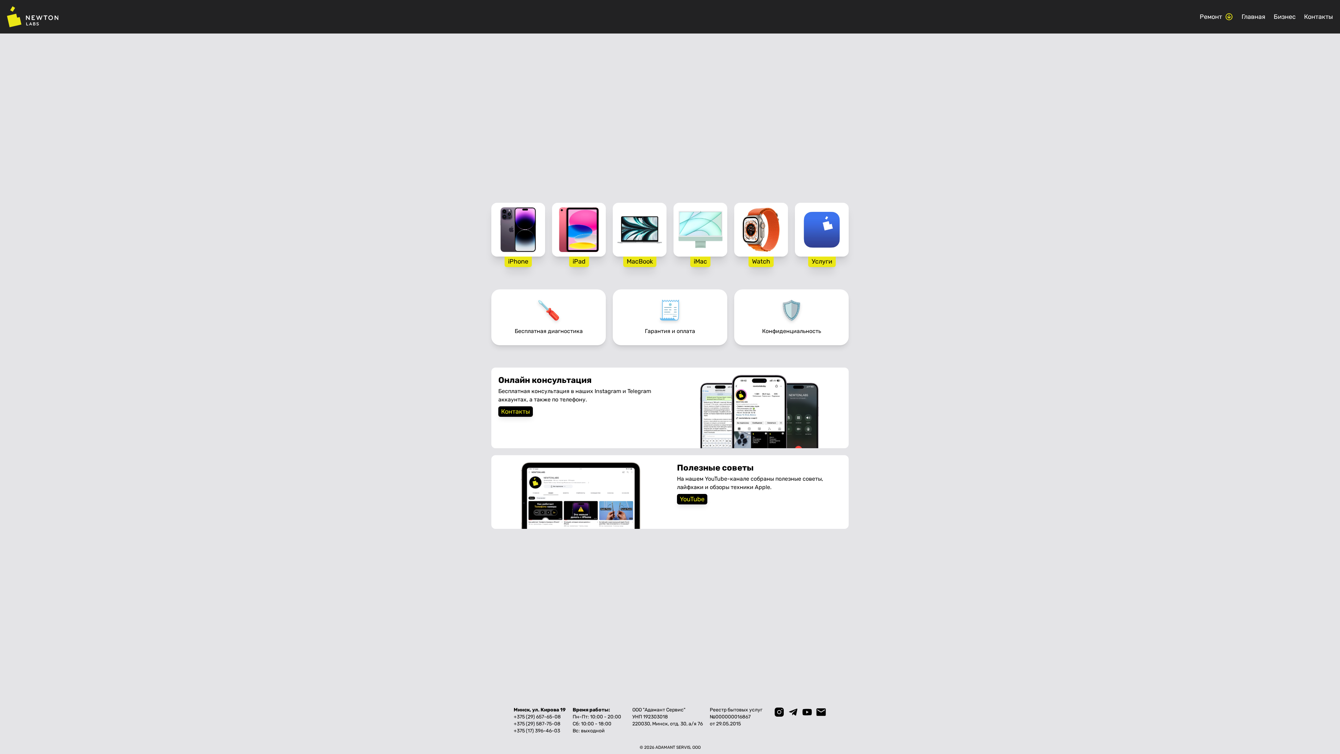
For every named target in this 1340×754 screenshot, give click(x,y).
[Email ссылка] (821, 712)
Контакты (1318, 17)
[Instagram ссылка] (779, 712)
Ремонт (1211, 17)
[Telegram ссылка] (793, 712)
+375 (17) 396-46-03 (537, 731)
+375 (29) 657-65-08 (537, 717)
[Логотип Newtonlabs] (32, 16)
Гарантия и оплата (670, 331)
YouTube (692, 499)
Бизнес (1285, 17)
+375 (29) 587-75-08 (537, 724)
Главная (1253, 17)
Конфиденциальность (791, 331)
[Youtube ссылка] (807, 712)
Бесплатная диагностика (549, 331)
